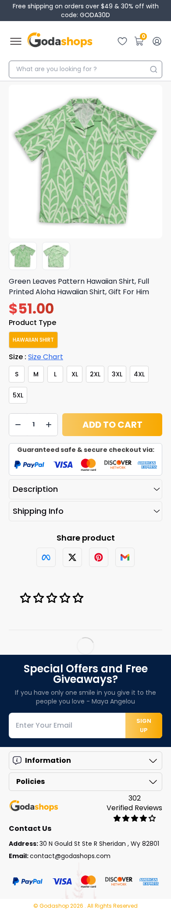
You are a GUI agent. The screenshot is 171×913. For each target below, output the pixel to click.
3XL (117, 374)
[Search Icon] (153, 69)
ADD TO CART (112, 425)
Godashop (54, 905)
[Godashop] (59, 41)
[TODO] (46, 557)
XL (74, 374)
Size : (36, 357)
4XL (139, 374)
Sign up (143, 725)
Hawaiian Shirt (33, 339)
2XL (95, 374)
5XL (18, 395)
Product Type (32, 323)
